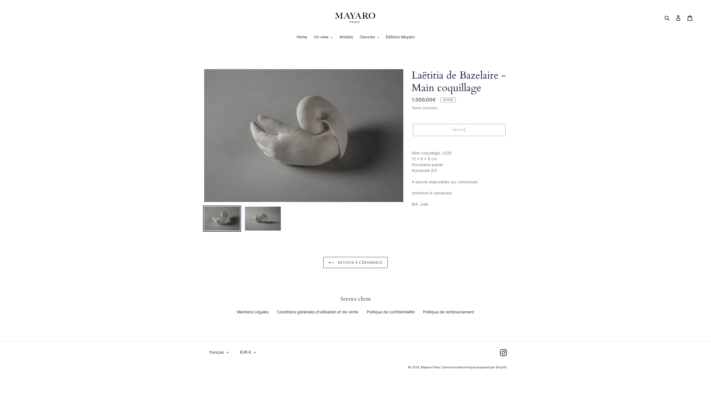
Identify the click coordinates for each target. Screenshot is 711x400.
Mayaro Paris (430, 367)
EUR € (245, 352)
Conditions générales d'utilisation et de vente (317, 311)
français (216, 352)
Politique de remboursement (448, 311)
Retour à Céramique (359, 262)
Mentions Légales (253, 311)
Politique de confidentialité (391, 311)
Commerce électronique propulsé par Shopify (474, 367)
